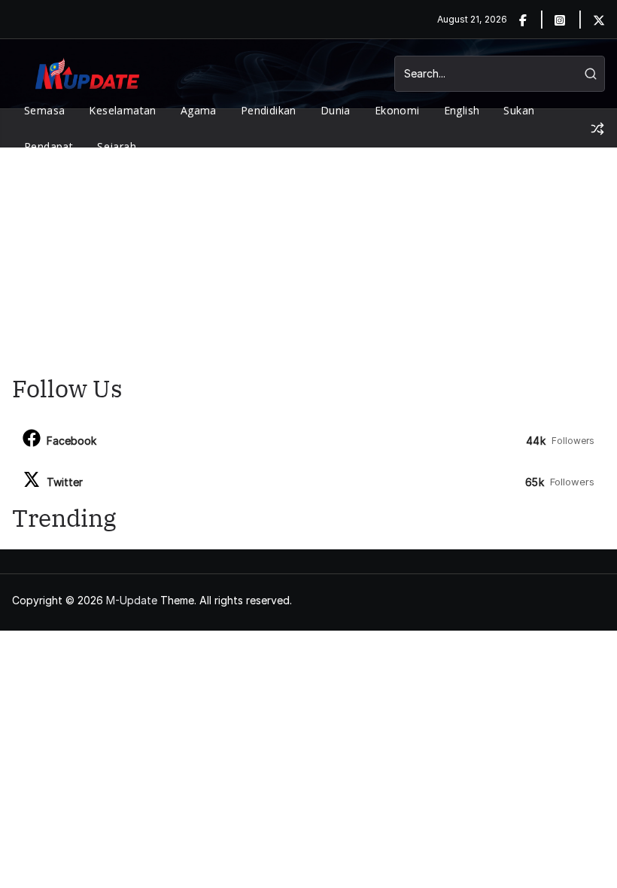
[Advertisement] (308, 260)
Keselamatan (122, 110)
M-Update (131, 600)
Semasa (44, 110)
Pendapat (48, 146)
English (462, 110)
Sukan (518, 110)
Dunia (336, 110)
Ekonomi (397, 110)
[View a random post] (597, 128)
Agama (199, 110)
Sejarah (116, 146)
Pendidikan (268, 110)
